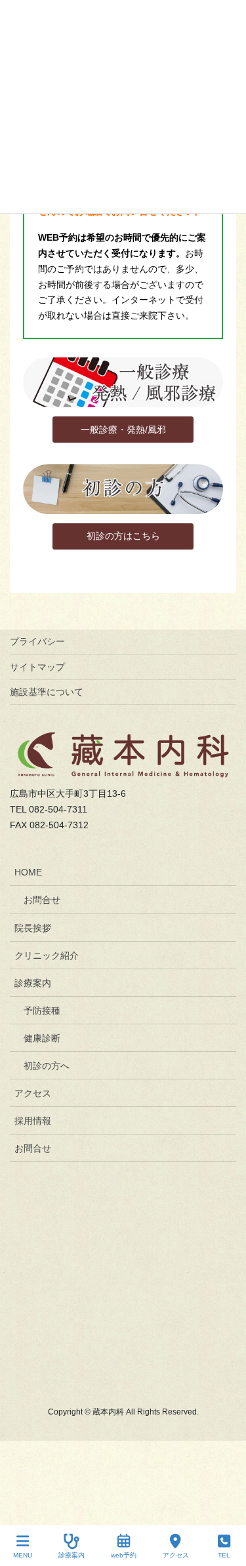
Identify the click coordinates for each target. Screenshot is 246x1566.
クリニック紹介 (46, 955)
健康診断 (42, 1038)
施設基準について (46, 692)
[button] (122, 429)
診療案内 (32, 983)
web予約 (123, 1555)
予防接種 (42, 1010)
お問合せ (42, 899)
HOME (28, 872)
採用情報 (32, 1120)
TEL (224, 1555)
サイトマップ (37, 667)
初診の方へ (47, 1065)
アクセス (32, 1093)
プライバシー (37, 641)
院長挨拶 (32, 928)
